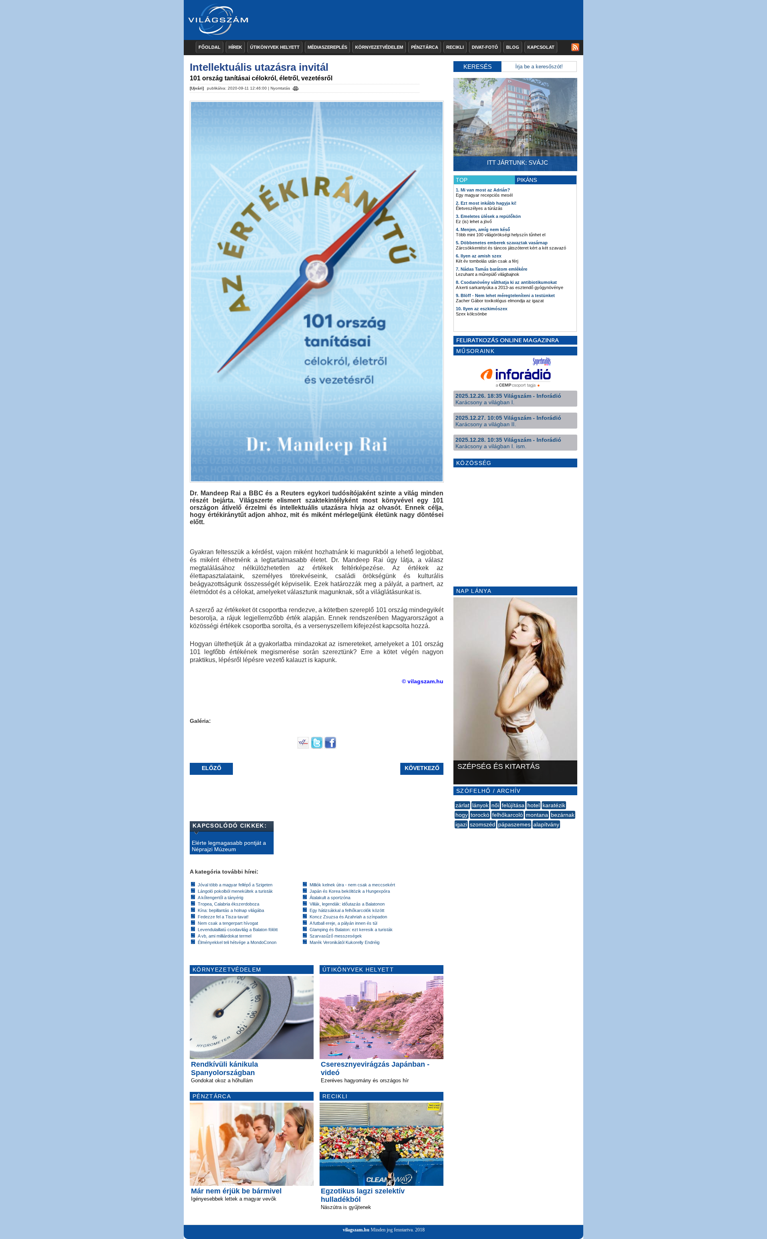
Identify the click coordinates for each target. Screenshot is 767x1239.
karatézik (553, 805)
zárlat (462, 805)
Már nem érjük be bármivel (236, 1191)
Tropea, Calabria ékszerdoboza (228, 904)
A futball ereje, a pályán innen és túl (343, 923)
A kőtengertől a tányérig (220, 897)
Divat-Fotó (485, 47)
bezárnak (562, 815)
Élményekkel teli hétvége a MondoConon (237, 942)
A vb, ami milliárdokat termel (224, 936)
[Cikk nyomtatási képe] (295, 87)
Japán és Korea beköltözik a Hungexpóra (350, 891)
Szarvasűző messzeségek (336, 936)
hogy (461, 815)
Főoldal (210, 47)
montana (537, 815)
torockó (480, 815)
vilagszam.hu (356, 1230)
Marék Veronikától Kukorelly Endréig (345, 942)
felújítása (513, 805)
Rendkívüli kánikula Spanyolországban (224, 1068)
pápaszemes (514, 824)
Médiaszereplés (327, 47)
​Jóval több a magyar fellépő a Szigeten (235, 884)
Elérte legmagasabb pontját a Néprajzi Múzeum (229, 846)
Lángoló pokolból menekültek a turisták (235, 891)
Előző (211, 768)
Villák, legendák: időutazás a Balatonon (347, 904)
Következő (422, 768)
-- (455, 833)
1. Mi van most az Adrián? (483, 190)
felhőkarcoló (507, 815)
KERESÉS (477, 66)
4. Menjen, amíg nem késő (483, 229)
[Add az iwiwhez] (303, 747)
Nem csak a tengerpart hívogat (228, 923)
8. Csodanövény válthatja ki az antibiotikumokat (506, 282)
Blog (512, 47)
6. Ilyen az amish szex (478, 255)
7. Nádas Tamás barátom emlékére (491, 269)
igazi (461, 824)
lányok (480, 805)
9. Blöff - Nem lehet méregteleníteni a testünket (505, 295)
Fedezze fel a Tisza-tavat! (223, 916)
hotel (533, 805)
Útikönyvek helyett (275, 47)
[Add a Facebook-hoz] (330, 747)
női (495, 805)
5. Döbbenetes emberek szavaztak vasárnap (502, 242)
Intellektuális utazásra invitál (259, 67)
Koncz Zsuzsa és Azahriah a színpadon (348, 916)
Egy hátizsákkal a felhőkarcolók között (347, 910)
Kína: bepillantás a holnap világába (231, 910)
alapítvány (546, 824)
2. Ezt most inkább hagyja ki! (486, 203)
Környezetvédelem (379, 47)
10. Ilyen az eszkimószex (481, 308)
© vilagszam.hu (422, 681)
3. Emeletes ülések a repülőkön (488, 216)
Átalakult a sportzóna (330, 897)
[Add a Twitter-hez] (317, 747)
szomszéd (482, 824)
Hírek (235, 47)
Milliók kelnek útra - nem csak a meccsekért (352, 884)
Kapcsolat (540, 47)
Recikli (455, 47)
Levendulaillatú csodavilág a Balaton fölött (238, 929)
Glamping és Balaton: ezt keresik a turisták (351, 929)
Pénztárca (424, 47)
